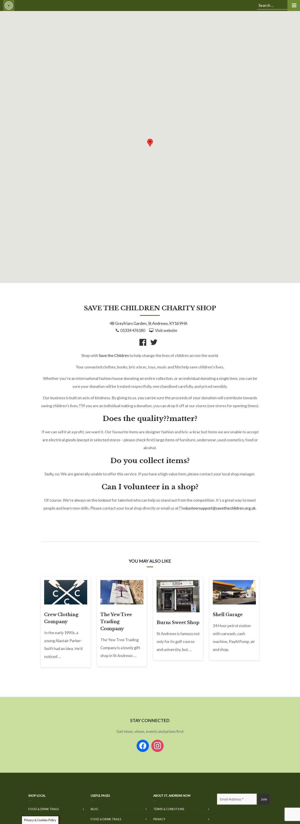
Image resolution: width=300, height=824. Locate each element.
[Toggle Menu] (293, 5)
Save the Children (114, 355)
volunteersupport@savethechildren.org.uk (219, 508)
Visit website (166, 330)
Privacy (159, 819)
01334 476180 (132, 330)
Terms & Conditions (168, 809)
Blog (94, 809)
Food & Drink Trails (43, 809)
